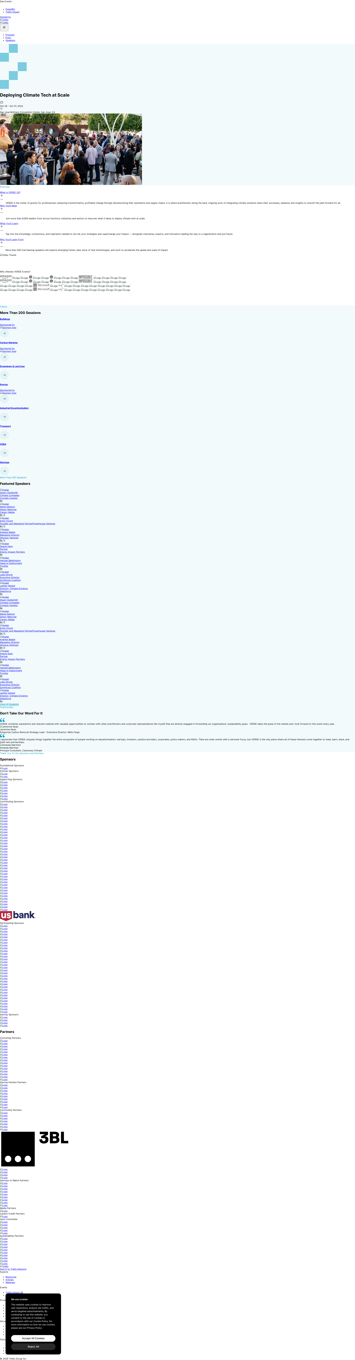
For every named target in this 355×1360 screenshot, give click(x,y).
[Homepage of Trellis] (4, 1266)
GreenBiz (10, 9)
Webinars (10, 1282)
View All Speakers (9, 704)
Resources (11, 1276)
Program (10, 34)
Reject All (33, 1346)
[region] (33, 1323)
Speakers (10, 40)
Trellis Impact (13, 12)
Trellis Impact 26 (14, 1292)
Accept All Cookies (33, 1338)
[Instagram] (5, 1342)
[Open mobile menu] (4, 27)
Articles (10, 1279)
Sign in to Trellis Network (13, 1269)
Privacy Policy (34, 1327)
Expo (8, 37)
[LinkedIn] (1, 1342)
